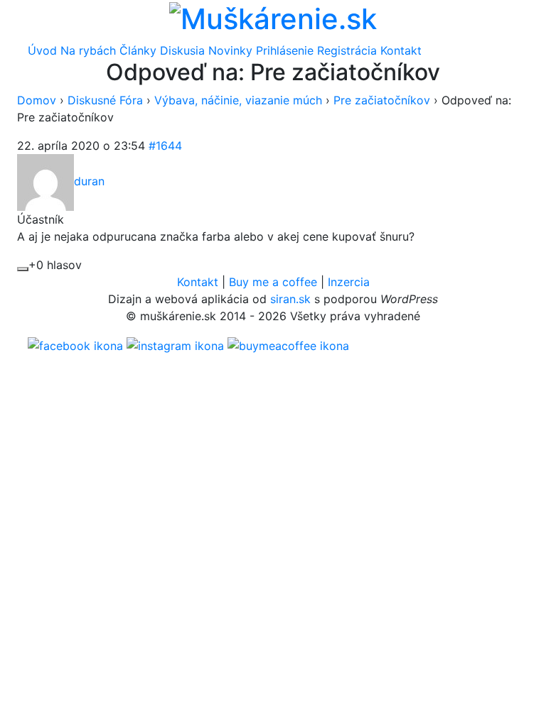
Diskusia (182, 50)
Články (137, 50)
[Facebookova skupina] (75, 344)
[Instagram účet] (175, 344)
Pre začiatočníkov (381, 100)
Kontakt (401, 50)
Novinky (230, 50)
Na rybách (88, 50)
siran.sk (290, 299)
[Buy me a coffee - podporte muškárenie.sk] (288, 344)
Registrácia (347, 50)
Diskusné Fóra (105, 100)
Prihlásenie (285, 50)
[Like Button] (22, 269)
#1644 (165, 145)
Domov (36, 100)
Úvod (42, 50)
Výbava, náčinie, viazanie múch (238, 100)
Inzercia (349, 282)
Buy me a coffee (273, 282)
